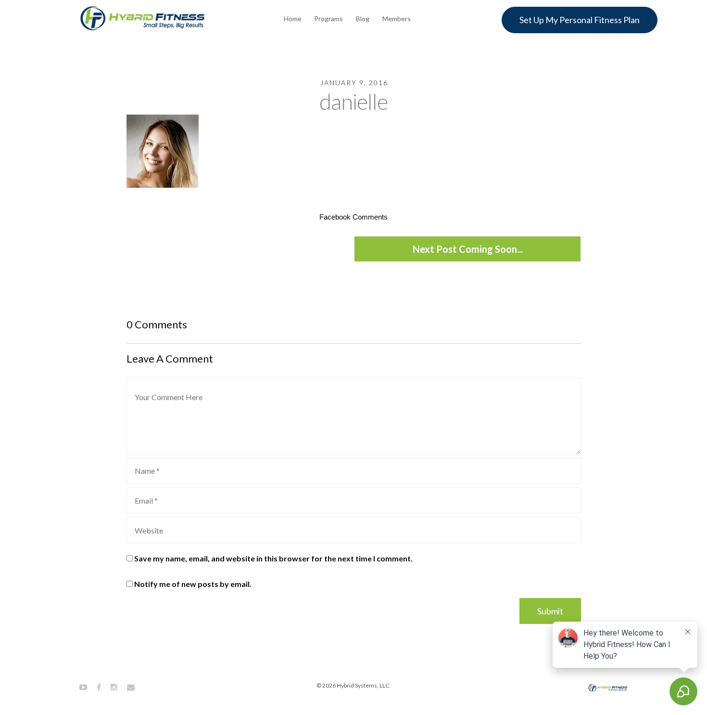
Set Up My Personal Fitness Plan (579, 19)
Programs (328, 18)
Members (396, 18)
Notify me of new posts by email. (193, 583)
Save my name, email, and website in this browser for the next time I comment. (273, 558)
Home (293, 18)
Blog (362, 18)
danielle (353, 101)
